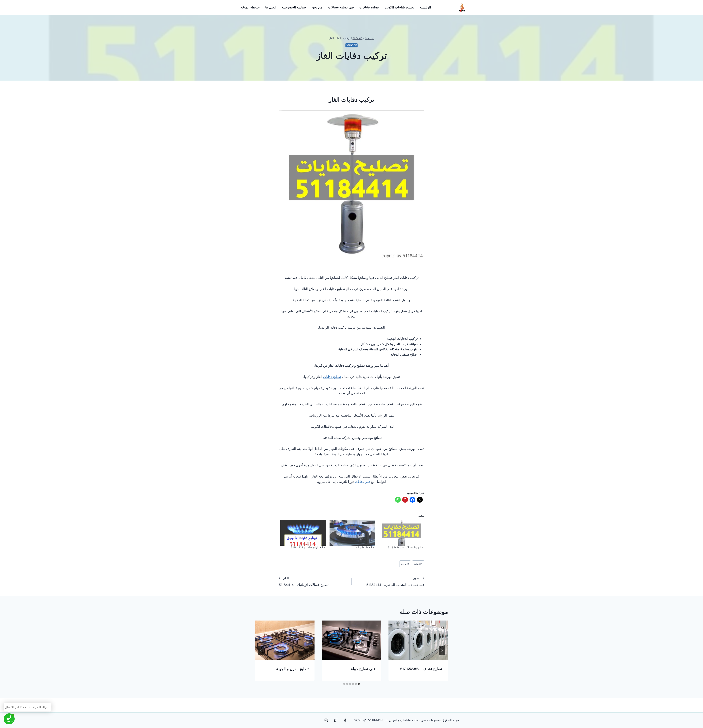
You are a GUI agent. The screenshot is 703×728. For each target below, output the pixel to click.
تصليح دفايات (332, 377)
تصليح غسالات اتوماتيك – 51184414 (303, 582)
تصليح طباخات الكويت (399, 7)
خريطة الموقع (250, 7)
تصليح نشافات (369, 7)
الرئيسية (425, 7)
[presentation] (418, 640)
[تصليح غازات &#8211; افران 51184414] (303, 533)
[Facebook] (345, 720)
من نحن (317, 7)
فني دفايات (362, 482)
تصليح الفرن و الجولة (292, 669)
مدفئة (405, 563)
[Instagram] (326, 720)
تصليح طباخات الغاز (364, 547)
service (351, 45)
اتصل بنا (270, 7)
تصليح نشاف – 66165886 (421, 669)
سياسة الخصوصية (294, 7)
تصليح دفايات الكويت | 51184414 (406, 547)
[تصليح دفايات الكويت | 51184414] (401, 533)
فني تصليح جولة (363, 669)
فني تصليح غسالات (341, 7)
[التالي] (261, 650)
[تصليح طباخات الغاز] (352, 533)
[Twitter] (335, 720)
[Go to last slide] (442, 650)
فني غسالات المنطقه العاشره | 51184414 (395, 582)
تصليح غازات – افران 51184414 (308, 547)
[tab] (359, 684)
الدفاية (418, 563)
